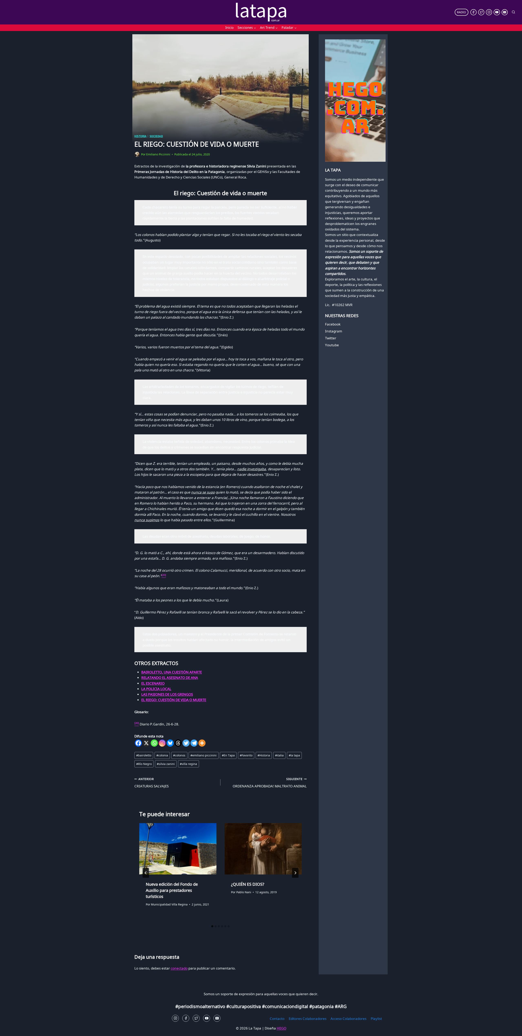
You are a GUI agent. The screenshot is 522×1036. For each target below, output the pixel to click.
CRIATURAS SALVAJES (151, 782)
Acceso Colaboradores (348, 1018)
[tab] (212, 926)
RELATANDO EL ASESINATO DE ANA (169, 677)
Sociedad (156, 136)
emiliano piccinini (203, 755)
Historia (140, 136)
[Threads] (178, 743)
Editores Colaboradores (307, 1018)
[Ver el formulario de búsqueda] (513, 12)
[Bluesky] (170, 743)
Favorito (246, 755)
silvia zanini (166, 764)
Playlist (376, 1018)
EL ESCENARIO (153, 683)
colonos (179, 755)
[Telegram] (194, 743)
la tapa (294, 755)
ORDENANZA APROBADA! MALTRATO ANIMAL (269, 782)
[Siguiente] (295, 873)
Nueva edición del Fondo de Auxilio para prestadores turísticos (172, 890)
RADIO (461, 12)
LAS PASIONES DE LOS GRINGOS (167, 694)
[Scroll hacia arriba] (10, 1030)
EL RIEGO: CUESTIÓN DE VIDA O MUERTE (173, 699)
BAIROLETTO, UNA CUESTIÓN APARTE (171, 672)
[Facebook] (473, 12)
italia (279, 755)
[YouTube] (497, 12)
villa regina (188, 764)
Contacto (277, 1018)
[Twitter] (481, 12)
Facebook (333, 324)
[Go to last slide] (146, 873)
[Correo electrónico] (505, 12)
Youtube (332, 345)
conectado (179, 968)
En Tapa (228, 755)
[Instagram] (489, 12)
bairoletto (143, 755)
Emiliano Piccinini (158, 154)
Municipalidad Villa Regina (169, 904)
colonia (162, 755)
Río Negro (144, 764)
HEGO (281, 1028)
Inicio (229, 27)
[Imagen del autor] (136, 154)
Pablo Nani (243, 892)
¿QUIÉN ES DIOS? (247, 884)
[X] (146, 743)
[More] (202, 743)
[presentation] (177, 848)
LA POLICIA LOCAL (156, 688)
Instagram (333, 331)
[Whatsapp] (154, 743)
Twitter (330, 338)
